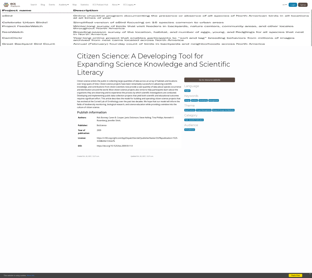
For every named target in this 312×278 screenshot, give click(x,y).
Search (34, 4)
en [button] (284, 4)
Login (293, 4)
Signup (303, 4)
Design (187, 100)
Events (52, 4)
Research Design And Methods (223, 110)
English (187, 91)
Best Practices (190, 110)
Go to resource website (209, 80)
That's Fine (295, 275)
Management (213, 100)
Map (75, 4)
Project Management (204, 110)
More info (30, 275)
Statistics (85, 4)
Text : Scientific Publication (194, 120)
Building (194, 100)
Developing (203, 100)
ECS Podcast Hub (100, 4)
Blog (43, 4)
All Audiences (189, 130)
